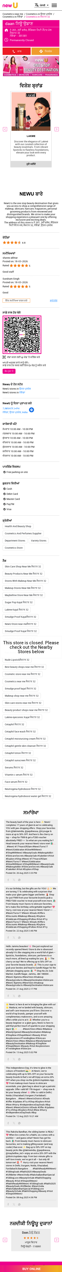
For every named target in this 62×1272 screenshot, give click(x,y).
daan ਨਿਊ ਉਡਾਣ (31, 1232)
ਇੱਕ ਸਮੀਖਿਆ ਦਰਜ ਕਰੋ (16, 300)
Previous (5, 129)
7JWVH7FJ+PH (11, 408)
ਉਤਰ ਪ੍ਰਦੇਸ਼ (25, 388)
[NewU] (10, 5)
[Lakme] (31, 111)
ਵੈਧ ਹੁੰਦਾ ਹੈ (9, 371)
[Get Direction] (31, 411)
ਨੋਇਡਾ (22, 392)
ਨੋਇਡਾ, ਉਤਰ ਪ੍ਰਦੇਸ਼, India (15, 412)
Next (56, 129)
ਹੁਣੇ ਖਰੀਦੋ (31, 164)
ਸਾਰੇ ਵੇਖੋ (53, 300)
